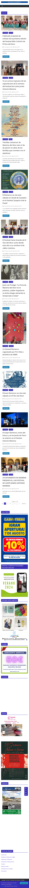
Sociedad (11, 346)
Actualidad (5, 32)
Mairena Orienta (5, 866)
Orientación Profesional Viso (7, 861)
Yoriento (3, 864)
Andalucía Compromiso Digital (8, 857)
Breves (10, 139)
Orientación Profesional (6, 859)
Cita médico (4, 871)
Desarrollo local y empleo (7, 868)
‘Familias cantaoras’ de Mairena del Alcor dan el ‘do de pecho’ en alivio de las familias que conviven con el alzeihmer (14, 147)
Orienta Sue (3, 854)
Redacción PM (17, 47)
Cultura (11, 32)
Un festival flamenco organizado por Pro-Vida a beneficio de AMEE (13, 352)
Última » (24, 503)
